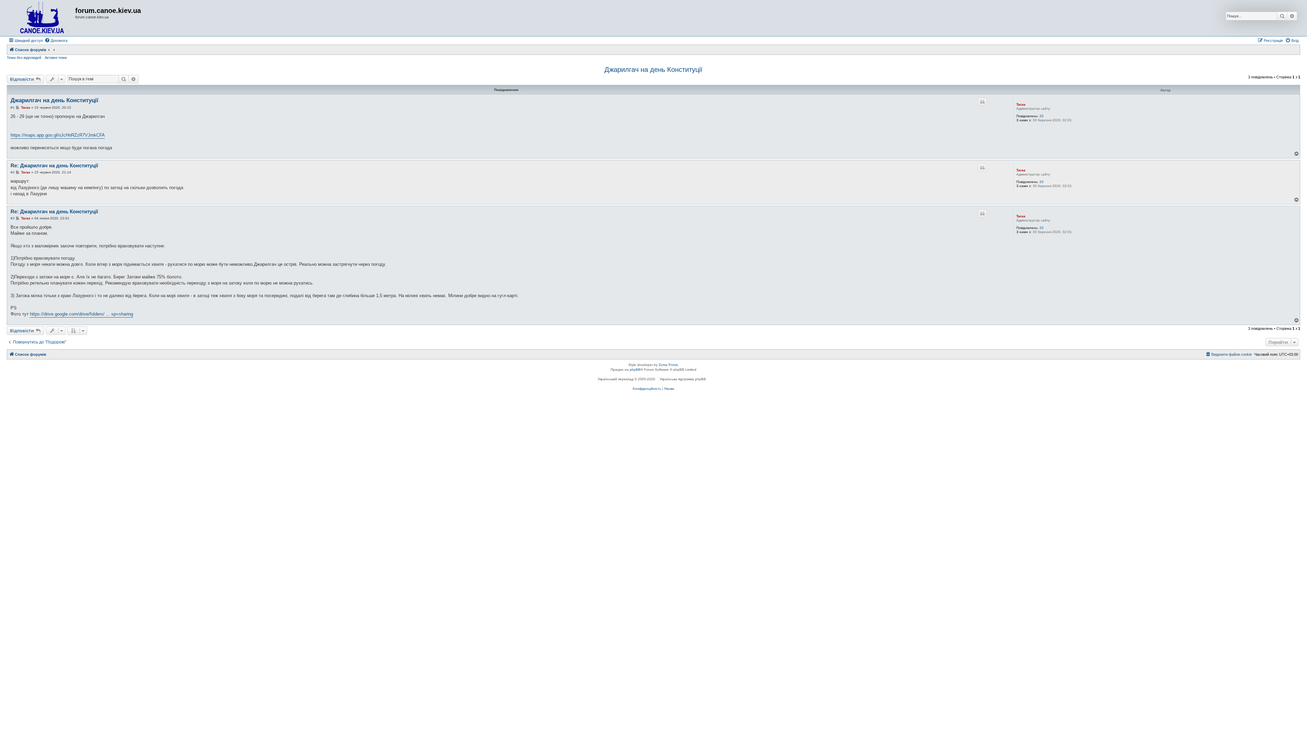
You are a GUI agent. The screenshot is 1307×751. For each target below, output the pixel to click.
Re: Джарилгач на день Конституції (54, 165)
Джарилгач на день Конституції (653, 69)
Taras (1021, 104)
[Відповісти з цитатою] (982, 102)
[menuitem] (56, 40)
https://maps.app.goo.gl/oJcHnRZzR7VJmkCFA (58, 135)
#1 (13, 107)
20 (1041, 116)
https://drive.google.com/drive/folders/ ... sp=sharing (81, 314)
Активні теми (56, 58)
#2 (13, 172)
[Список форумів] (42, 18)
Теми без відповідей (24, 58)
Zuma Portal (668, 365)
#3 (13, 218)
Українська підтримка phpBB (683, 379)
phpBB (635, 369)
